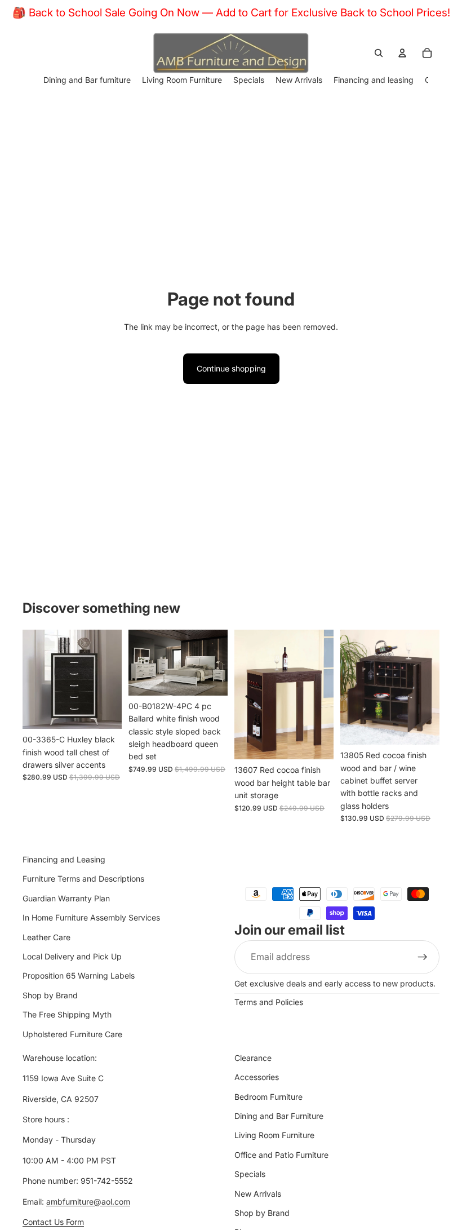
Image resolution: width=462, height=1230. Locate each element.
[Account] (402, 53)
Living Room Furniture (274, 1135)
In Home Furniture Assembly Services (91, 917)
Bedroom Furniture (268, 1096)
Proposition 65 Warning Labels (79, 975)
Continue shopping (231, 368)
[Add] (104, 711)
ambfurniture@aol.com (88, 1201)
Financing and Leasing (64, 859)
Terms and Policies (268, 1002)
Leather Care (46, 937)
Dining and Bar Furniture (278, 1116)
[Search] (378, 53)
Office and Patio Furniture (281, 1155)
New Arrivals (257, 1193)
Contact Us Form (53, 1222)
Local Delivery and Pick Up (72, 956)
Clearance (253, 1058)
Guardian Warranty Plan (66, 898)
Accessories (256, 1077)
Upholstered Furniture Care (72, 1034)
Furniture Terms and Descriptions (83, 879)
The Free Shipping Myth (67, 1014)
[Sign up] (422, 957)
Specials (249, 1174)
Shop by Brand (50, 995)
